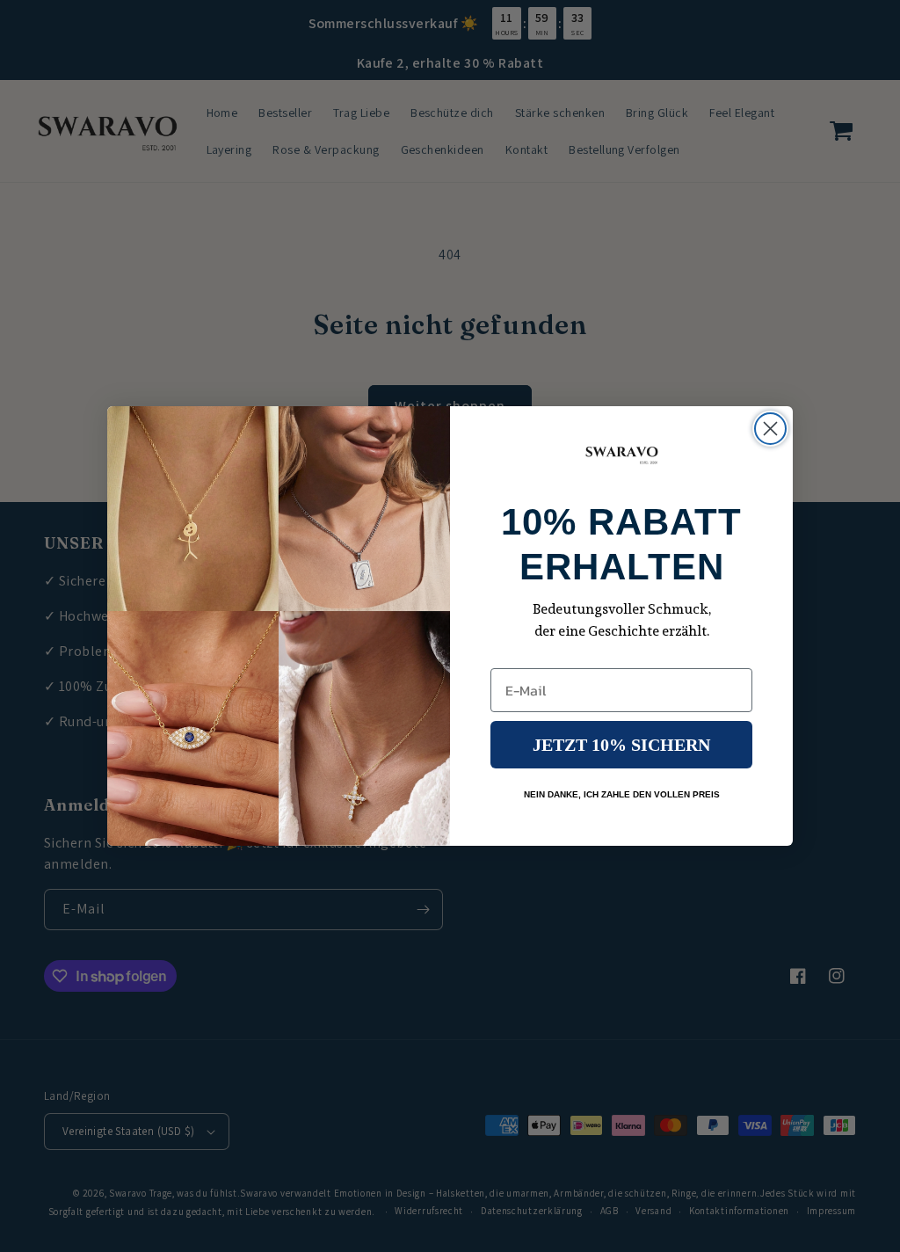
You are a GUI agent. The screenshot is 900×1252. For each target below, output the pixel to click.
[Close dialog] (770, 428)
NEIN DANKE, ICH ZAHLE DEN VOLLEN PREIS (622, 794)
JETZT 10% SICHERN (621, 744)
